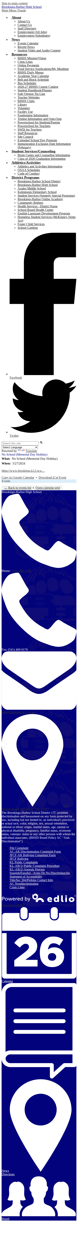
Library (22, 104)
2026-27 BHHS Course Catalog (38, 86)
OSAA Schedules (29, 170)
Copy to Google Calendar (18, 477)
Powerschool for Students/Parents (39, 122)
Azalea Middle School (32, 188)
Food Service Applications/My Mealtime (43, 69)
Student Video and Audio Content (39, 50)
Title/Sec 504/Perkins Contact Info (31, 880)
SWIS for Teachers (30, 129)
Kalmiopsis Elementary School (37, 192)
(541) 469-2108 (21, 571)
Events (6, 481)
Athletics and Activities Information (40, 166)
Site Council (25, 136)
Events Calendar (28, 43)
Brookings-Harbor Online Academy (40, 199)
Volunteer (24, 108)
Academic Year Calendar (33, 76)
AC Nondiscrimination (24, 883)
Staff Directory (27, 28)
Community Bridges (30, 202)
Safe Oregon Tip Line (31, 94)
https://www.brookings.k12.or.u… (23, 470)
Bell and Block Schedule (33, 79)
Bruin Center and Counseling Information (44, 155)
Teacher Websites (29, 97)
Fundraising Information (33, 115)
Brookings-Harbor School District (39, 181)
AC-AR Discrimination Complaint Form (35, 851)
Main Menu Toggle (14, 10)
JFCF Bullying (19, 858)
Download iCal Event (52, 477)
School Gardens (28, 227)
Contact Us (25, 25)
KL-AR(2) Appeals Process (27, 869)
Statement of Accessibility (26, 876)
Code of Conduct (28, 173)
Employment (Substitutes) (34, 35)
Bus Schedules (27, 83)
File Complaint (19, 848)
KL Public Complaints (24, 862)
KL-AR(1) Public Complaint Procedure (35, 866)
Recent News (26, 47)
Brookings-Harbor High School (38, 185)
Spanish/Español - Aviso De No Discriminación (40, 873)
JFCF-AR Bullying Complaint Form (33, 855)
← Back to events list (17, 487)
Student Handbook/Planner (35, 90)
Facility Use (25, 111)
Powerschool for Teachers (34, 126)
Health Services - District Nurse (38, 206)
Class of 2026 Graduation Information (42, 158)
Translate (31, 451)
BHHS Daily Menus (31, 72)
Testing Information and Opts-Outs (40, 119)
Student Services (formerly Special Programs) (46, 195)
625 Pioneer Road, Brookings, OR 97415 (35, 807)
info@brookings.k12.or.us (18, 712)
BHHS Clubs (26, 101)
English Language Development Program (44, 213)
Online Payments (28, 65)
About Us (24, 21)
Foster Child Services (31, 224)
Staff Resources (27, 133)
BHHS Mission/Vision (32, 58)
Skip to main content (15, 3)
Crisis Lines (25, 61)
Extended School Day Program (37, 140)
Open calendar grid (48, 487)
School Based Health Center (35, 210)
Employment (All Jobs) (32, 32)
